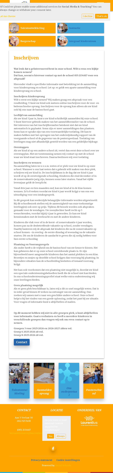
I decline (87, 16)
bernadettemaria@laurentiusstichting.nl (32, 433)
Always (61, 436)
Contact (21, 342)
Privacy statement (41, 460)
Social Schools (63, 465)
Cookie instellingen (68, 460)
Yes (50, 436)
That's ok (101, 16)
